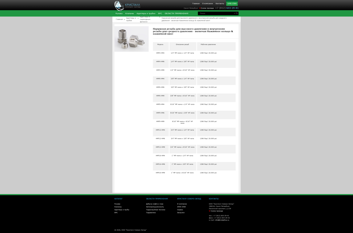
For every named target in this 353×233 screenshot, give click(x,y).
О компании (207, 3)
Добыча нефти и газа (154, 204)
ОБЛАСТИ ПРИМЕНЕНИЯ (176, 13)
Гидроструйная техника (155, 210)
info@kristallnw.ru (222, 220)
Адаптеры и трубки (146, 13)
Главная (196, 3)
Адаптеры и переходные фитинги (145, 19)
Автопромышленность (155, 207)
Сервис (180, 210)
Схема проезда (207, 8)
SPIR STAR (232, 3)
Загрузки (180, 212)
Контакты (220, 3)
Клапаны (129, 13)
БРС (160, 13)
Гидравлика (151, 212)
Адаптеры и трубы (121, 210)
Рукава (119, 13)
